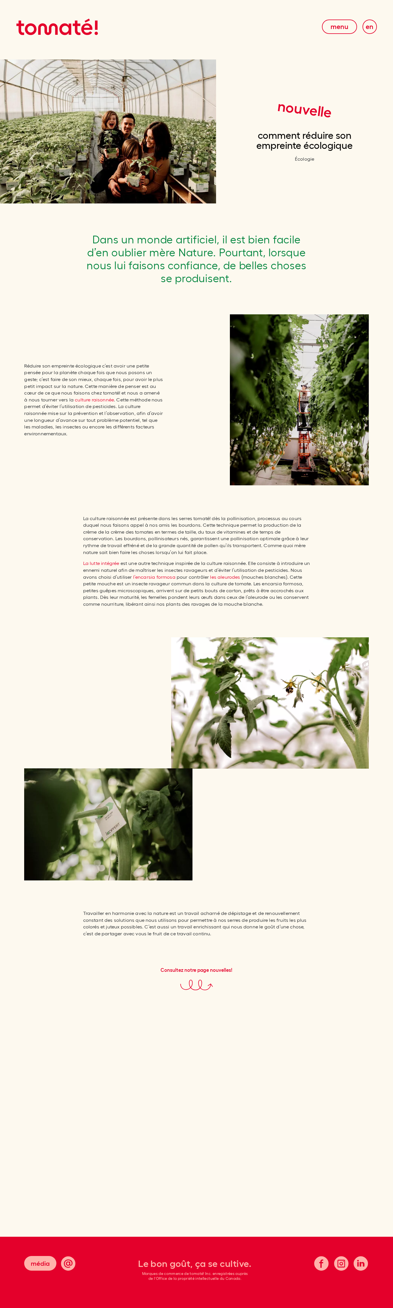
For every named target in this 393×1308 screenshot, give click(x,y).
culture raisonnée (94, 399)
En (370, 26)
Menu (339, 26)
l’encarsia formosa (154, 577)
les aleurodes (225, 577)
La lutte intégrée (101, 563)
